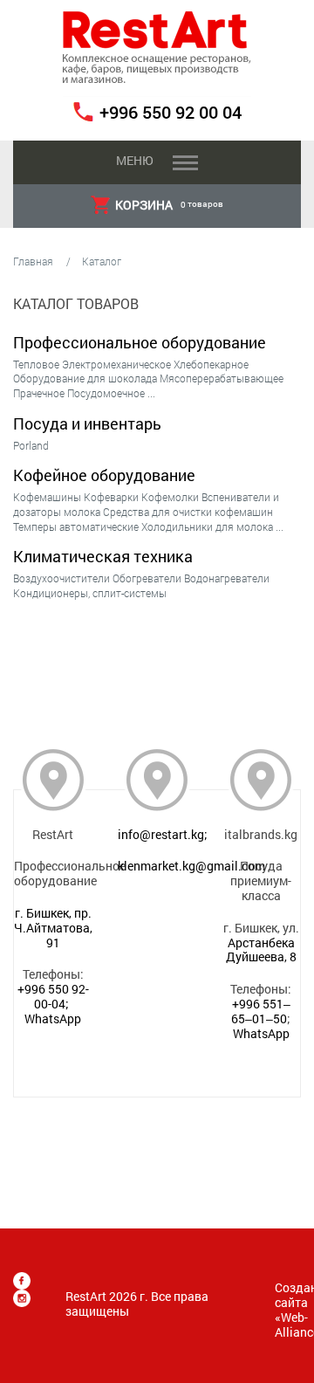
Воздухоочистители (61, 578)
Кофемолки (170, 497)
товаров (169, 204)
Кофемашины (47, 497)
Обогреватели (147, 578)
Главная (33, 261)
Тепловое (36, 364)
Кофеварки (111, 497)
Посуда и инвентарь (87, 423)
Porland (31, 445)
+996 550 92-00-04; (53, 996)
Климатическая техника (103, 556)
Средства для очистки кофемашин (188, 512)
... (151, 393)
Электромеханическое (116, 364)
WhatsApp (52, 1018)
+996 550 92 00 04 (170, 111)
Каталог (101, 261)
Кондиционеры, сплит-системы (90, 593)
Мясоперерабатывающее (221, 378)
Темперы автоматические (76, 526)
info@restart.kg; (163, 834)
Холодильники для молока (207, 526)
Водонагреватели (227, 578)
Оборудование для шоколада (85, 378)
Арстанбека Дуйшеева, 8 (261, 950)
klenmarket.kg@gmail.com (191, 865)
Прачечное (39, 393)
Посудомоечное (106, 393)
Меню (134, 160)
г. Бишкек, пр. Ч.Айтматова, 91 (53, 928)
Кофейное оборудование (104, 474)
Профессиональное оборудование (139, 342)
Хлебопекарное (211, 364)
